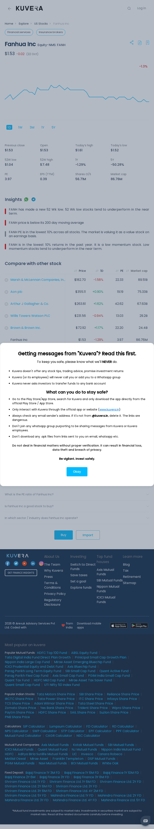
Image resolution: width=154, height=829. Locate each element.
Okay (77, 472)
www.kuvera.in (109, 409)
